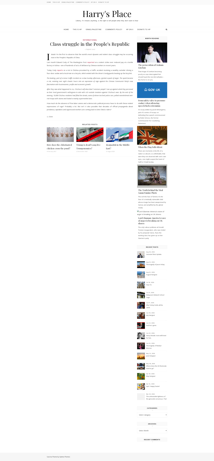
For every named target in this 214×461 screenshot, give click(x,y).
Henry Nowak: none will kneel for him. (156, 337)
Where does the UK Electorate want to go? (156, 367)
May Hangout (150, 376)
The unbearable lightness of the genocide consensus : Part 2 (156, 397)
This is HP (56, 2)
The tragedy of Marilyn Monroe (154, 347)
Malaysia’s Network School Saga (155, 296)
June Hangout (150, 356)
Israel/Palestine (68, 2)
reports (60, 70)
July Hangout (150, 315)
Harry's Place (107, 13)
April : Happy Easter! (153, 386)
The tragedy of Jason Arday (155, 264)
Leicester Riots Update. (154, 254)
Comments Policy (82, 2)
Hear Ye (149, 285)
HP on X (94, 2)
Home (49, 2)
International (90, 40)
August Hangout (151, 275)
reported (90, 62)
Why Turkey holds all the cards (154, 306)
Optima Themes (64, 457)
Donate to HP (103, 2)
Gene (51, 117)
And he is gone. (151, 325)
